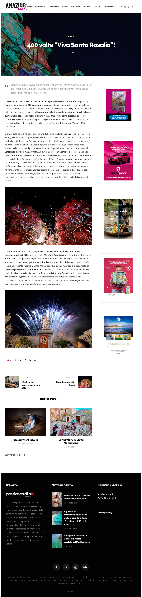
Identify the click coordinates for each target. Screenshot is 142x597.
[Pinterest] (25, 360)
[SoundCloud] (85, 567)
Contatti (86, 7)
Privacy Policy (105, 512)
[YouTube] (75, 567)
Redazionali (54, 7)
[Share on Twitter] (20, 360)
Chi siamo (75, 7)
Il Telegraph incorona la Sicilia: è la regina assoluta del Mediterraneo (77, 538)
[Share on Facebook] (16, 360)
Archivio (96, 7)
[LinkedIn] (30, 360)
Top (72, 591)
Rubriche (39, 7)
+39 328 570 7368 (107, 497)
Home (29, 7)
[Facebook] (56, 567)
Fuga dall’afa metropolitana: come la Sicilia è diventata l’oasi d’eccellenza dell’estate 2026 (75, 517)
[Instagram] (66, 567)
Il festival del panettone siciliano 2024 (30, 385)
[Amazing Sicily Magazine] (16, 6)
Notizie (65, 7)
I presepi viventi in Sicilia (25, 439)
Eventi (71, 37)
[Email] (34, 360)
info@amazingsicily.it (107, 494)
